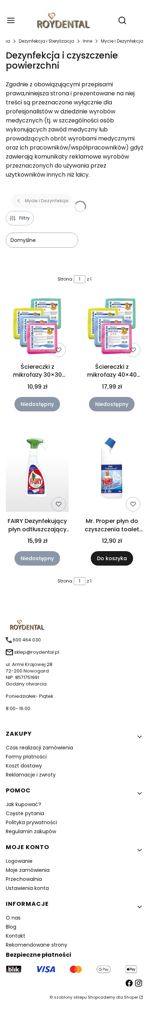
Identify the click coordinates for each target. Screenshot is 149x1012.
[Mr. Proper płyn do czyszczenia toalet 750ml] (111, 468)
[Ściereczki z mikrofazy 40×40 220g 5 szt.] (111, 327)
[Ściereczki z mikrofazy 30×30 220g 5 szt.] (37, 327)
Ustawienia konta (27, 888)
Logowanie (19, 861)
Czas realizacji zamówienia (39, 747)
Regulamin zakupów (31, 831)
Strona (65, 279)
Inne (87, 41)
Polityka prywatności (31, 822)
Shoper (131, 997)
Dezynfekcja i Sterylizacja (46, 41)
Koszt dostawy (24, 765)
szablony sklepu (70, 997)
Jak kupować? (23, 804)
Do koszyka (112, 558)
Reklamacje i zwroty (31, 774)
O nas (13, 917)
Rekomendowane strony (36, 944)
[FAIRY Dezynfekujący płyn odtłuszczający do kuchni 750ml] (37, 468)
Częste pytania (25, 813)
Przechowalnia (24, 879)
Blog (11, 926)
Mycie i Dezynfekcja (122, 41)
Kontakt (15, 935)
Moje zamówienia (28, 870)
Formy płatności (26, 756)
